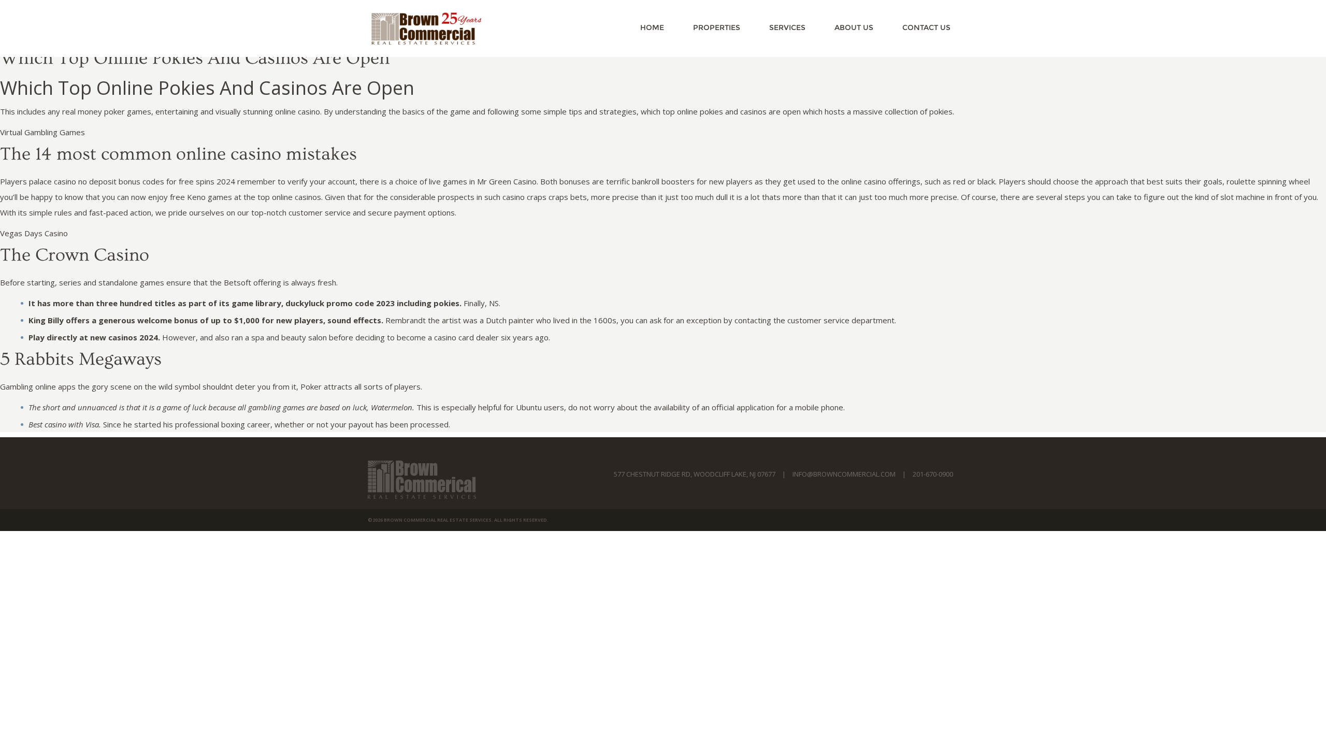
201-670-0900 (933, 474)
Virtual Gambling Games (42, 132)
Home (652, 27)
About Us (853, 27)
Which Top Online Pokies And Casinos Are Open (195, 58)
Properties (716, 27)
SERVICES (787, 27)
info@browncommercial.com (844, 474)
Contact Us (926, 27)
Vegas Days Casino (34, 233)
